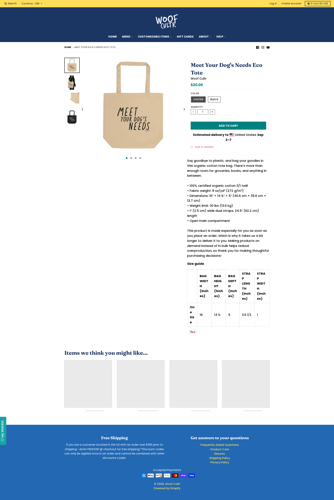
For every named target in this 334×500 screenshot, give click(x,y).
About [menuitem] (204, 37)
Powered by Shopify (167, 488)
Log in (273, 3)
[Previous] (83, 109)
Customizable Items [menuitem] (153, 37)
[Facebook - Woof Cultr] (257, 47)
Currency (27, 3)
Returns (219, 454)
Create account (291, 3)
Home (67, 47)
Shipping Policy (219, 458)
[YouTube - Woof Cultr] (268, 47)
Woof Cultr (198, 78)
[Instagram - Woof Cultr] (262, 47)
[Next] (184, 109)
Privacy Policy (219, 462)
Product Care (219, 449)
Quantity (197, 106)
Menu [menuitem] (126, 37)
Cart (319, 3)
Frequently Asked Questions (219, 445)
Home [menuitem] (112, 37)
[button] (202, 146)
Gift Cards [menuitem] (185, 37)
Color (195, 93)
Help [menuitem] (219, 37)
